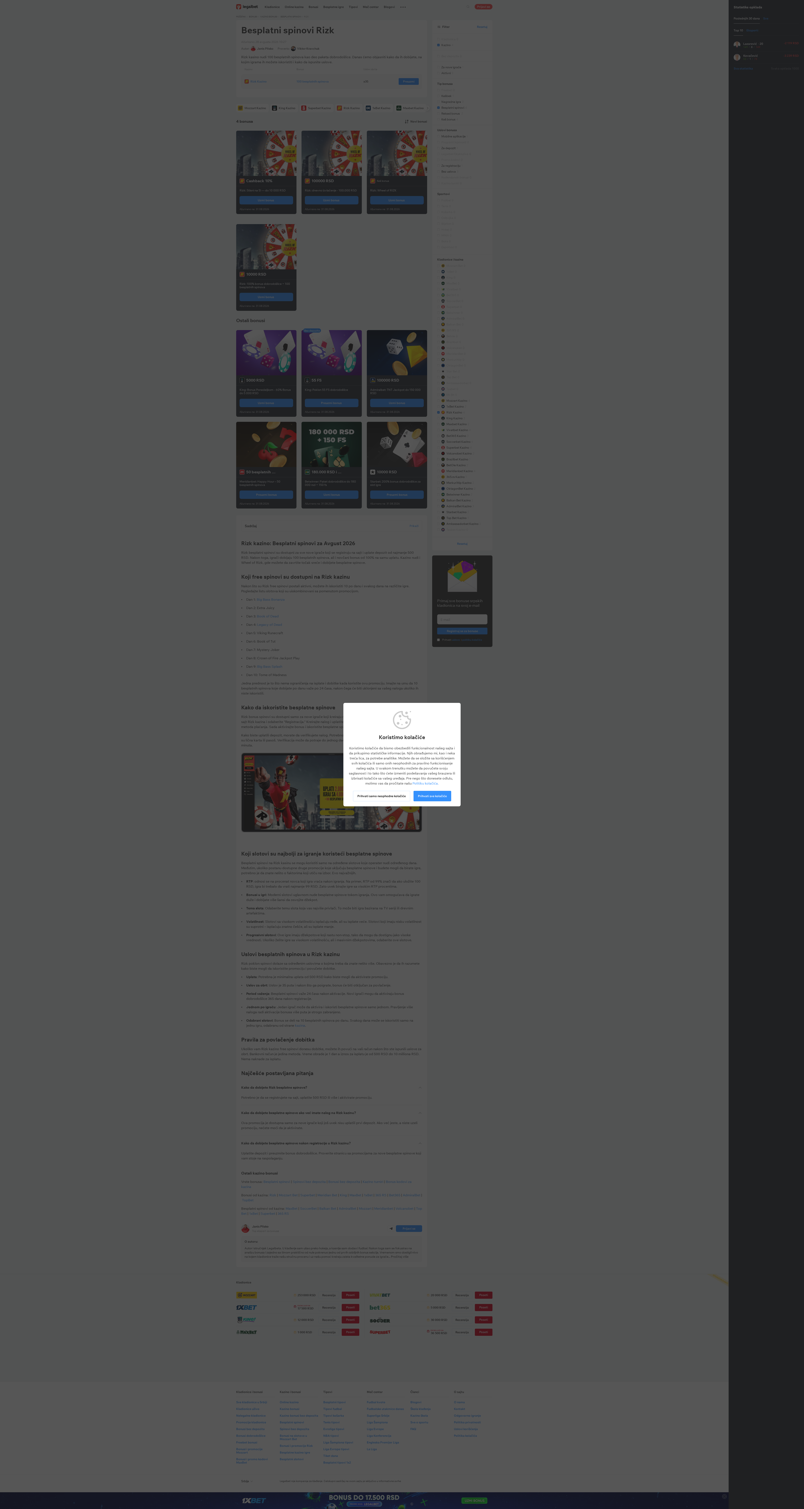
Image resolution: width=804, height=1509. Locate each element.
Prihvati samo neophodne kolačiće (381, 796)
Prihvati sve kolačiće (432, 796)
